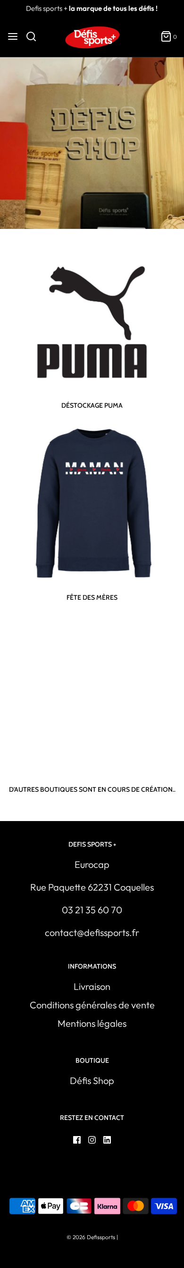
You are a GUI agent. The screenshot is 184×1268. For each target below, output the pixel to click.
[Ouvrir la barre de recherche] (34, 36)
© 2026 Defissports (91, 1237)
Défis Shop (92, 1080)
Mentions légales (92, 1023)
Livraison (92, 986)
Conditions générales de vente (92, 1005)
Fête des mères (92, 597)
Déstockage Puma (92, 405)
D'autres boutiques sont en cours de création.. (92, 789)
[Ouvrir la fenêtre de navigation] (12, 36)
